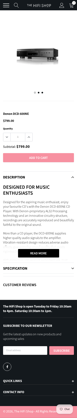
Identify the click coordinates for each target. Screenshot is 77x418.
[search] (16, 5)
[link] (7, 367)
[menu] (6, 5)
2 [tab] (38, 92)
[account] (61, 5)
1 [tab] (35, 92)
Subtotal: (9, 146)
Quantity (8, 128)
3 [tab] (42, 92)
